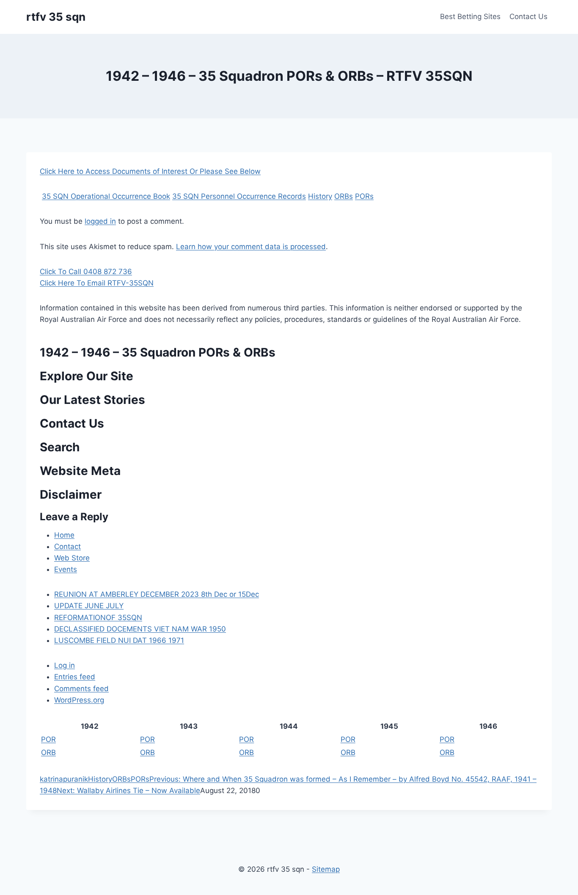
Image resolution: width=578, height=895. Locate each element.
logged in (100, 221)
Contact (67, 546)
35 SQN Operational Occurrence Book (106, 196)
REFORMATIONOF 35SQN (98, 617)
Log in (64, 665)
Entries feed (74, 677)
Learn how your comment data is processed (251, 246)
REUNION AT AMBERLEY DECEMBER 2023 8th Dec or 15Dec (156, 594)
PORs (364, 196)
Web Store (72, 558)
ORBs (343, 196)
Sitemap (326, 869)
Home (64, 535)
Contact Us (528, 16)
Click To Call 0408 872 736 (86, 271)
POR (48, 739)
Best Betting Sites (470, 16)
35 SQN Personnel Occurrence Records (239, 196)
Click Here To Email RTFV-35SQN (97, 283)
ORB (48, 752)
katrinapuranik (64, 779)
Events (65, 569)
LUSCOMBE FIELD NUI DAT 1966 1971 (119, 640)
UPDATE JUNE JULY (89, 605)
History (320, 196)
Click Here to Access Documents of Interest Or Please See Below (150, 171)
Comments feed (81, 688)
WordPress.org (79, 700)
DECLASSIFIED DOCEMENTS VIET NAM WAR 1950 (140, 629)
